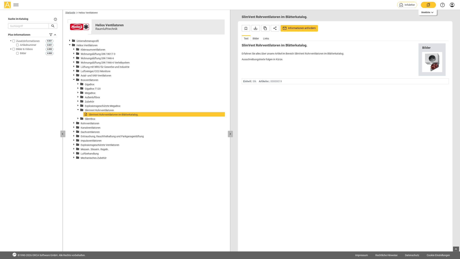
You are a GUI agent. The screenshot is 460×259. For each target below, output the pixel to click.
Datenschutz (412, 255)
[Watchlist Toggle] (246, 28)
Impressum (361, 255)
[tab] (246, 38)
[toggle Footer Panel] (456, 249)
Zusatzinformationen (28, 41)
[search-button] (53, 26)
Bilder (23, 53)
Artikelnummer (28, 45)
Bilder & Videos (24, 49)
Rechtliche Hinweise (386, 255)
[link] (428, 5)
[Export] (255, 28)
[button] (407, 5)
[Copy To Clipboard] (265, 28)
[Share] (275, 28)
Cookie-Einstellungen (438, 255)
